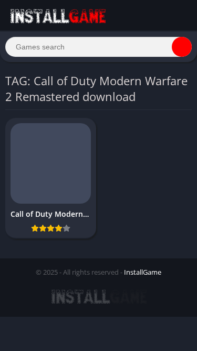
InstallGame (142, 272)
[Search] (182, 47)
